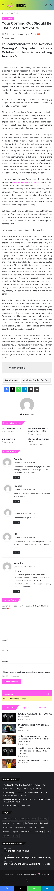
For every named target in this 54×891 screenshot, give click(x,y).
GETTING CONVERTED (11, 429)
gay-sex (6, 823)
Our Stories (15, 13)
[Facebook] (6, 389)
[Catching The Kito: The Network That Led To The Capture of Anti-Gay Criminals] (9, 751)
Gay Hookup (17, 823)
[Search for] (51, 6)
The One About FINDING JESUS (38, 440)
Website (5, 661)
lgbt (30, 827)
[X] (12, 389)
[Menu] (3, 6)
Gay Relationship (31, 823)
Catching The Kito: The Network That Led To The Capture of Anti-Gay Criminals (34, 751)
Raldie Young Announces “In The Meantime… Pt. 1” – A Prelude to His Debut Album (33, 739)
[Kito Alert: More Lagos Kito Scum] (9, 763)
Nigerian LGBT (26, 832)
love (42, 827)
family (34, 819)
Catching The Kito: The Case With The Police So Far (24, 785)
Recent (10, 707)
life (36, 827)
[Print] (36, 389)
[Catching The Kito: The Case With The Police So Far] (9, 717)
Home (6, 13)
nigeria (15, 832)
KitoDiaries (44, 874)
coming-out (12, 380)
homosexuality (20, 827)
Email (5, 651)
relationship (39, 832)
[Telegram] (24, 389)
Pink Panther (9, 34)
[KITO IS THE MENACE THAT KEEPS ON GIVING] (9, 728)
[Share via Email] (30, 389)
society (15, 836)
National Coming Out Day (36, 380)
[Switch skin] (46, 6)
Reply (16, 477)
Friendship (43, 819)
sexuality (6, 836)
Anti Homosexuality (10, 819)
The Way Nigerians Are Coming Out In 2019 (38, 430)
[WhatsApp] (18, 389)
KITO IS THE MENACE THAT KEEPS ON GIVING (22, 789)
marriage (6, 832)
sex (48, 832)
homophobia (7, 827)
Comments (42, 707)
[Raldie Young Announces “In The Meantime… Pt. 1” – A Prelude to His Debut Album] (9, 739)
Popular (25, 707)
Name (5, 640)
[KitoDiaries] (16, 5)
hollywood (44, 823)
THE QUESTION (8, 439)
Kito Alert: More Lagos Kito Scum (33, 760)
